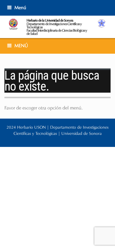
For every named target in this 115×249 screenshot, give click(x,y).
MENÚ (21, 45)
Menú (20, 7)
